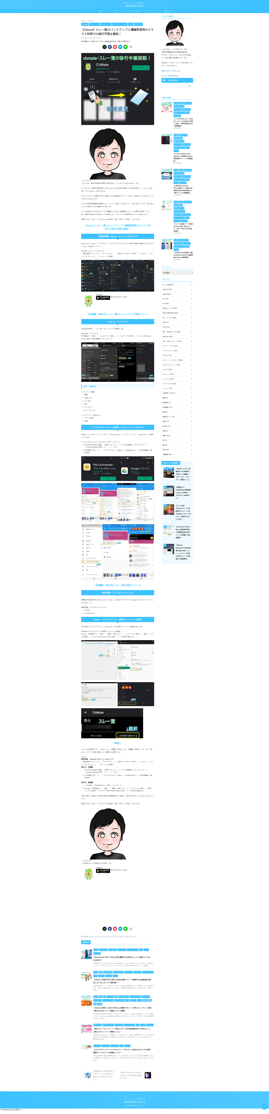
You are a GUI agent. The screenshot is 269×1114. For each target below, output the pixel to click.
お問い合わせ (168, 11)
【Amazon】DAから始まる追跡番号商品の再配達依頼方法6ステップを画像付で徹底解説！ (183, 532)
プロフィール (118, 11)
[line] (125, 47)
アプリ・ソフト (94, 936)
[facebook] (110, 47)
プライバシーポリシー (134, 11)
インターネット (104, 936)
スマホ (127, 936)
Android (85, 936)
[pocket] (115, 47)
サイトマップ (151, 11)
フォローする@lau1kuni (170, 75)
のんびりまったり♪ (134, 6)
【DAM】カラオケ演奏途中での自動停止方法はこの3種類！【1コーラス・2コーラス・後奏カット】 (183, 474)
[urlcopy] (131, 47)
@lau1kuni (129, 183)
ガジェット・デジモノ (117, 936)
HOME (101, 11)
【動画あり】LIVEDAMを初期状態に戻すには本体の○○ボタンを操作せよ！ (183, 492)
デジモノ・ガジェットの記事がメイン (134, 1098)
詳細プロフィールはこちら (171, 71)
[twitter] (104, 47)
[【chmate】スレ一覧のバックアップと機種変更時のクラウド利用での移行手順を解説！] (120, 47)
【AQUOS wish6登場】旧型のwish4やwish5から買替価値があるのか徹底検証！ (183, 255)
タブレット (132, 936)
